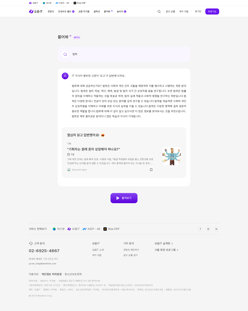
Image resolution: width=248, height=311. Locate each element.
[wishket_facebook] (200, 229)
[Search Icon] (159, 11)
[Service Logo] (35, 11)
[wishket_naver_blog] (216, 229)
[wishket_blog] (208, 229)
